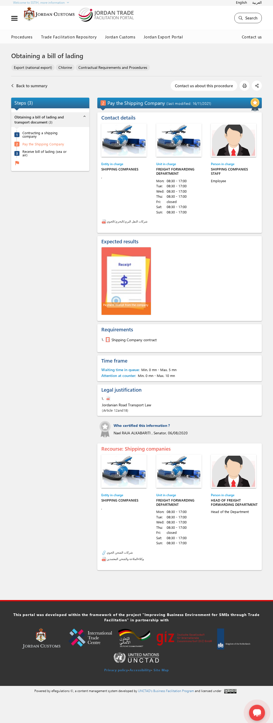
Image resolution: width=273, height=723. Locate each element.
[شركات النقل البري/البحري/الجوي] (104, 221)
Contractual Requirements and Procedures (112, 67)
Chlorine (65, 67)
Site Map (161, 670)
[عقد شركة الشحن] (107, 339)
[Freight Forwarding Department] (179, 140)
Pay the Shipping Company (43, 144)
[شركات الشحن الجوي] (104, 552)
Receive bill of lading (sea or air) (44, 153)
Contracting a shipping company (40, 134)
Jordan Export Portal (163, 36)
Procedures (22, 36)
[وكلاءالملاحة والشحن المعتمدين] (104, 559)
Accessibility (140, 670)
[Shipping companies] (124, 140)
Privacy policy (116, 670)
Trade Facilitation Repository (69, 36)
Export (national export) (33, 67)
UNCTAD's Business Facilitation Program (166, 691)
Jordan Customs (120, 36)
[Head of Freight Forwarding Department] (233, 471)
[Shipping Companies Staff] (233, 140)
